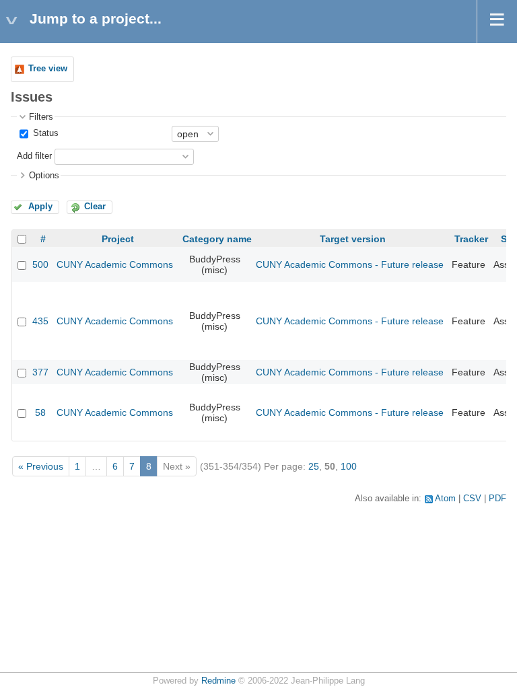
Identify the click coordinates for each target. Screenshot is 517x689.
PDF (497, 498)
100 (349, 466)
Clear (95, 206)
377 (40, 372)
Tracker (471, 238)
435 (40, 321)
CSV (472, 498)
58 (40, 412)
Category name (217, 238)
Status (44, 133)
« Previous (40, 466)
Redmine (218, 681)
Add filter (34, 156)
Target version (353, 238)
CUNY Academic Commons (115, 264)
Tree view (47, 68)
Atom (445, 498)
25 (313, 466)
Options (44, 175)
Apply (40, 206)
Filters (41, 117)
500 (40, 264)
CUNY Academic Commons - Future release (350, 264)
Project (118, 238)
